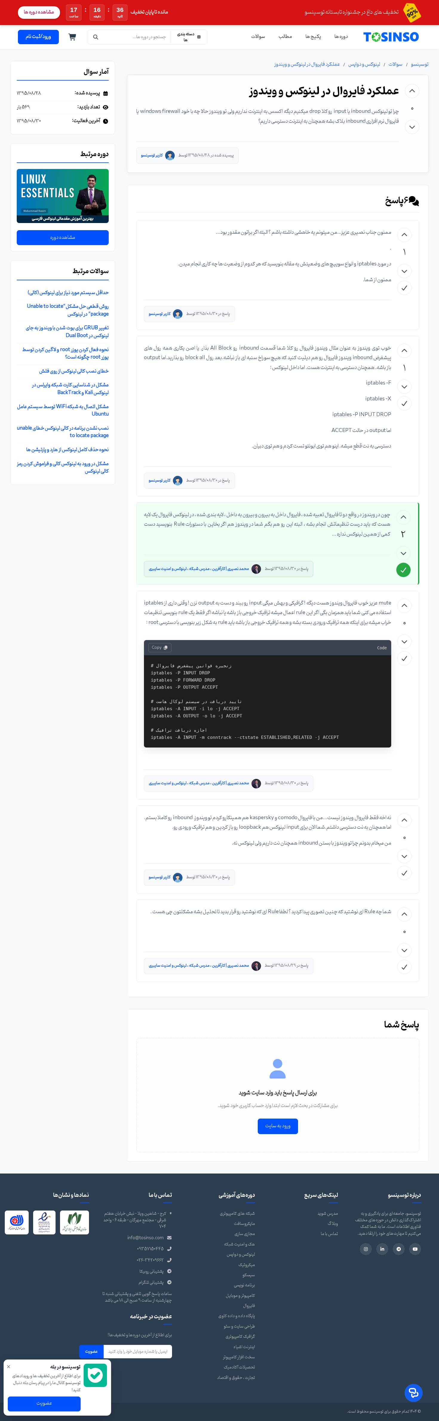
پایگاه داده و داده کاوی (236, 1316)
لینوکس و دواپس (364, 64)
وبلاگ (333, 1224)
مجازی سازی (244, 1234)
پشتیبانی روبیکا (151, 1271)
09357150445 (150, 1249)
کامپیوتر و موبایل (240, 1296)
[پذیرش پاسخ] (404, 288)
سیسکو (248, 1275)
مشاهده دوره (62, 237)
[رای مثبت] (412, 91)
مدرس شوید (327, 1214)
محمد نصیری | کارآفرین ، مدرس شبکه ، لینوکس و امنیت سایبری (199, 569)
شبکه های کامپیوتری (237, 1214)
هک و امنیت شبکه (239, 1244)
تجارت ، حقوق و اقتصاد (236, 1378)
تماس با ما (329, 1234)
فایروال (249, 1306)
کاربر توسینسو (152, 155)
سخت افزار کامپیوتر (239, 1357)
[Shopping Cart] (72, 37)
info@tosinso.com (146, 1238)
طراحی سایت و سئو (239, 1326)
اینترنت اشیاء (244, 1347)
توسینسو (420, 64)
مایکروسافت (244, 1224)
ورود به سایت (278, 1126)
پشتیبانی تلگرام (151, 1282)
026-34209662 (150, 1260)
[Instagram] (366, 1249)
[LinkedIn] (382, 1249)
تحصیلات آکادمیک (239, 1367)
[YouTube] (415, 1249)
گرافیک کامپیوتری (240, 1337)
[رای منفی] (412, 127)
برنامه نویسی (244, 1285)
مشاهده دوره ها (39, 12)
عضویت (91, 1351)
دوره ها (341, 36)
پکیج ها (313, 36)
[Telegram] (399, 1249)
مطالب (285, 36)
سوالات (258, 36)
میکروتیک (246, 1265)
